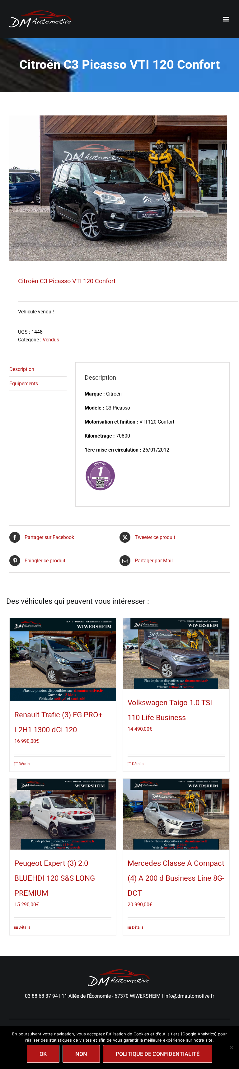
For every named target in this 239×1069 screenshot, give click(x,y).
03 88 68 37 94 (41, 996)
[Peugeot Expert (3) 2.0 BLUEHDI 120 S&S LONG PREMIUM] (63, 814)
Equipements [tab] (23, 384)
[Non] (231, 1047)
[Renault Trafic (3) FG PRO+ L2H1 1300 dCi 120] (63, 659)
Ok (43, 1054)
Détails (24, 764)
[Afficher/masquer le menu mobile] (226, 19)
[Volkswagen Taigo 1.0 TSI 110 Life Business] (176, 653)
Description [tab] (21, 369)
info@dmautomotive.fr (189, 996)
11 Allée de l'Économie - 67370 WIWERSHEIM (111, 996)
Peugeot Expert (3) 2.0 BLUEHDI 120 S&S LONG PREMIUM (54, 878)
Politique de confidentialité (157, 1054)
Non (81, 1054)
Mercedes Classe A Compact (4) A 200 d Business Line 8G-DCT (176, 878)
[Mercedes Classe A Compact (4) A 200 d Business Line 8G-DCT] (176, 814)
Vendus (51, 340)
